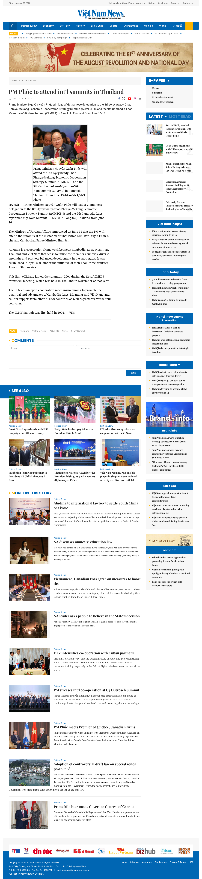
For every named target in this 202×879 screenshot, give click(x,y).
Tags (12, 331)
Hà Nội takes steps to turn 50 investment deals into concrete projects (167, 331)
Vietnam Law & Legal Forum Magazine (127, 3)
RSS (191, 862)
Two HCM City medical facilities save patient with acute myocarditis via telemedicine (178, 130)
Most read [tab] (180, 116)
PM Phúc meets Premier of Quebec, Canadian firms (94, 727)
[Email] (140, 99)
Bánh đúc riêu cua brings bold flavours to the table (167, 583)
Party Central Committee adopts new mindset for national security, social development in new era (170, 243)
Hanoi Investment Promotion (92, 33)
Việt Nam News (101, 14)
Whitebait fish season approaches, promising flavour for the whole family (169, 561)
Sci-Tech (65, 25)
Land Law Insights (120, 33)
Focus (13, 33)
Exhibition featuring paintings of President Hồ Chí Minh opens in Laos (28, 476)
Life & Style (97, 25)
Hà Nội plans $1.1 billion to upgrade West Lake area (169, 301)
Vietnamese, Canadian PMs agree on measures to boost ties (97, 581)
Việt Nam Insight (16, 37)
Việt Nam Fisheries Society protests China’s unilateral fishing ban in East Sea (170, 521)
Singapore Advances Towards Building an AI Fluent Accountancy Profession (177, 187)
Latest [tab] (156, 116)
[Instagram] (135, 98)
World (162, 25)
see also (20, 391)
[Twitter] (123, 98)
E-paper (157, 80)
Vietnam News (39, 331)
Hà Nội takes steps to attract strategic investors (170, 350)
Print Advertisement (162, 97)
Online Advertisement (163, 101)
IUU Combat (36, 37)
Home (14, 80)
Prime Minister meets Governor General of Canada (94, 806)
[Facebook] (119, 98)
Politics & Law (29, 25)
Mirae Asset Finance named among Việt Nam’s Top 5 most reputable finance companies (169, 466)
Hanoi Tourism (142, 33)
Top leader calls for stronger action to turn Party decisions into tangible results (171, 255)
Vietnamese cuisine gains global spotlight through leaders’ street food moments (171, 573)
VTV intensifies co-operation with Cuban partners (94, 653)
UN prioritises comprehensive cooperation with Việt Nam (117, 431)
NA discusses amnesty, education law (83, 541)
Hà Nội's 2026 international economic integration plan (171, 341)
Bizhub (152, 3)
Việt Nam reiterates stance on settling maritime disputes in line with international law (171, 509)
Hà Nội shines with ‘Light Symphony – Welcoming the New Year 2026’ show (170, 291)
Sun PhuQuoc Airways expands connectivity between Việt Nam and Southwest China (169, 453)
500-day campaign (57, 37)
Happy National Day (82, 37)
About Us (175, 3)
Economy (48, 25)
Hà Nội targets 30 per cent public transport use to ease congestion (168, 382)
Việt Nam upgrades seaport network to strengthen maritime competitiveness (170, 497)
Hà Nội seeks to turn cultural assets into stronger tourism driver (169, 374)
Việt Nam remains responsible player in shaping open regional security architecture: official (118, 476)
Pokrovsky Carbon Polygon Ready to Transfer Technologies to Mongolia (179, 206)
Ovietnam (163, 3)
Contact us (160, 862)
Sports (113, 25)
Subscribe (157, 92)
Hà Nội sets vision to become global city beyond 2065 (169, 390)
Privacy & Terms (178, 862)
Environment (131, 25)
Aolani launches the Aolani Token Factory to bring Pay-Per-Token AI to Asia (179, 167)
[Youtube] (129, 98)
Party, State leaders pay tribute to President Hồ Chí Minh (73, 431)
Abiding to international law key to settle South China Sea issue (96, 505)
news (65, 331)
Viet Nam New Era (65, 33)
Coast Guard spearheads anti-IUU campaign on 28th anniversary (28, 431)
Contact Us (187, 3)
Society (80, 25)
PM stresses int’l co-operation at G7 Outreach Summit (96, 690)
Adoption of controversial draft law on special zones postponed (95, 766)
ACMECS (54, 331)
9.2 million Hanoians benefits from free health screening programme (169, 281)
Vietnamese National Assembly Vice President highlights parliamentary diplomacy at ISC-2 (74, 476)
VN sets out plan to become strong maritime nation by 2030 (169, 233)
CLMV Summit (78, 331)
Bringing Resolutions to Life (38, 33)
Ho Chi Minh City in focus (166, 33)
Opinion (148, 25)
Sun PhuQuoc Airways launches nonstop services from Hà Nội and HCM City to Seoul (169, 441)
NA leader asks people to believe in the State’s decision (97, 615)
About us (147, 862)
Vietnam (25, 331)
